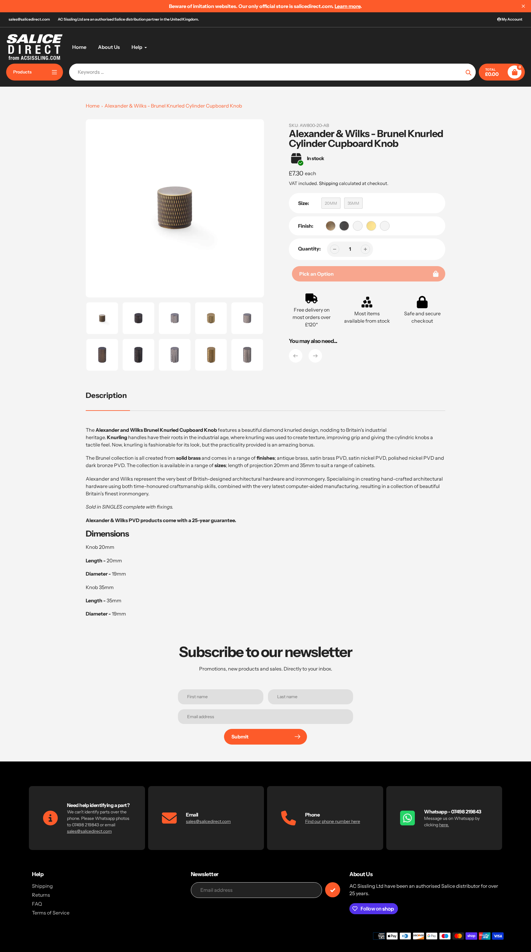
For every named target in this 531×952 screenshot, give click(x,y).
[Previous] (295, 356)
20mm (331, 203)
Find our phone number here (332, 821)
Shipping (328, 183)
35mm (353, 203)
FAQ (37, 904)
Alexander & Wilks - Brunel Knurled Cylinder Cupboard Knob (173, 106)
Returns (41, 895)
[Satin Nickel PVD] (385, 226)
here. (444, 825)
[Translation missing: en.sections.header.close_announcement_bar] (523, 6)
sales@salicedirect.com (29, 19)
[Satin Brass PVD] (371, 226)
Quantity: (309, 249)
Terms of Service (50, 913)
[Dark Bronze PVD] (344, 226)
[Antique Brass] (331, 226)
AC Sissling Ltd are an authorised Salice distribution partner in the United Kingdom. (128, 19)
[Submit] (332, 889)
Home (93, 106)
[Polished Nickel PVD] (358, 226)
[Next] (315, 356)
